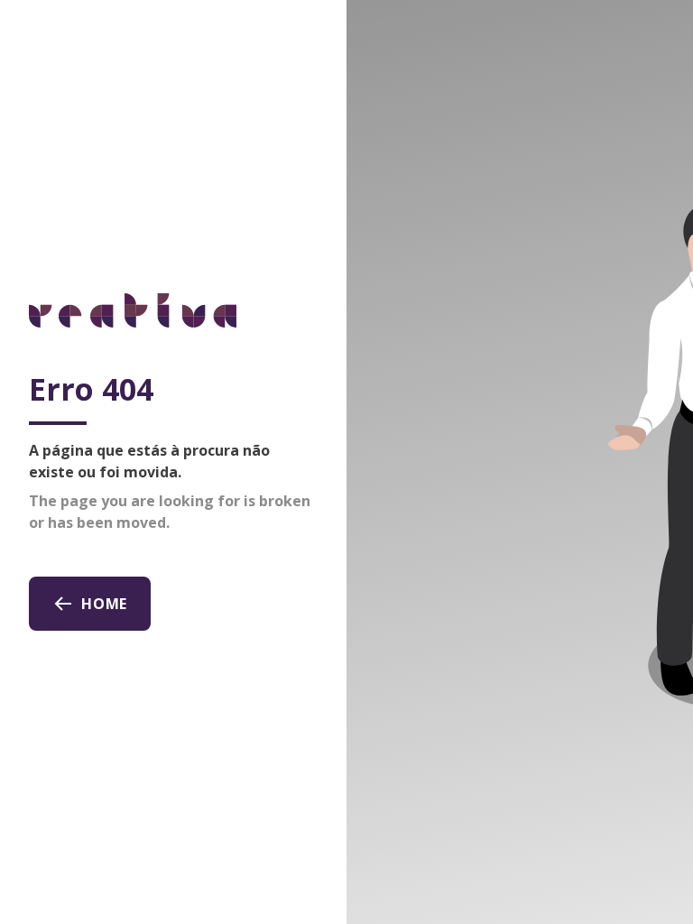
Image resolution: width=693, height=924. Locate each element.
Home (104, 604)
